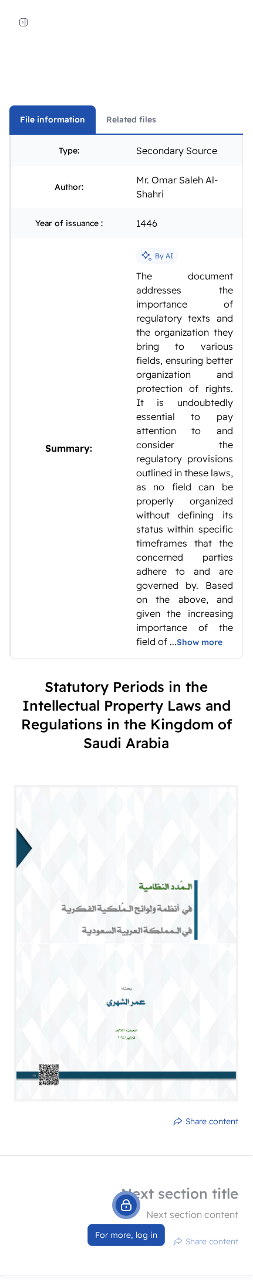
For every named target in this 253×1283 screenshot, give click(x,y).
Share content (211, 1121)
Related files (131, 119)
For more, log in (126, 1235)
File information (52, 119)
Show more (199, 642)
